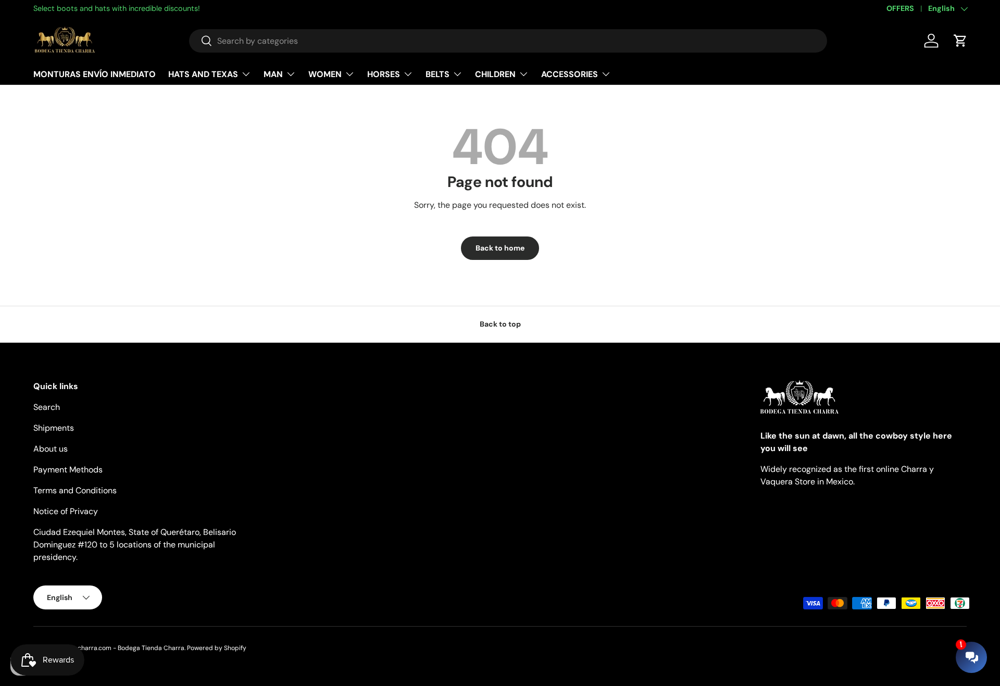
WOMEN (325, 73)
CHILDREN (495, 73)
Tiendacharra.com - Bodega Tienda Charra (120, 648)
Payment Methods (68, 469)
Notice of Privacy (65, 511)
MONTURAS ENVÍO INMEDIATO (94, 73)
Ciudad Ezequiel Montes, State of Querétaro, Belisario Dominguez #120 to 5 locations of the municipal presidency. (134, 545)
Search (46, 407)
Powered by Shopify (216, 648)
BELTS (437, 73)
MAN (273, 73)
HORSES (383, 73)
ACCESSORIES (569, 73)
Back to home (500, 248)
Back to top (500, 324)
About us (50, 448)
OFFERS (900, 8)
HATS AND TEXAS (203, 73)
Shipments (53, 427)
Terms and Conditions (75, 490)
